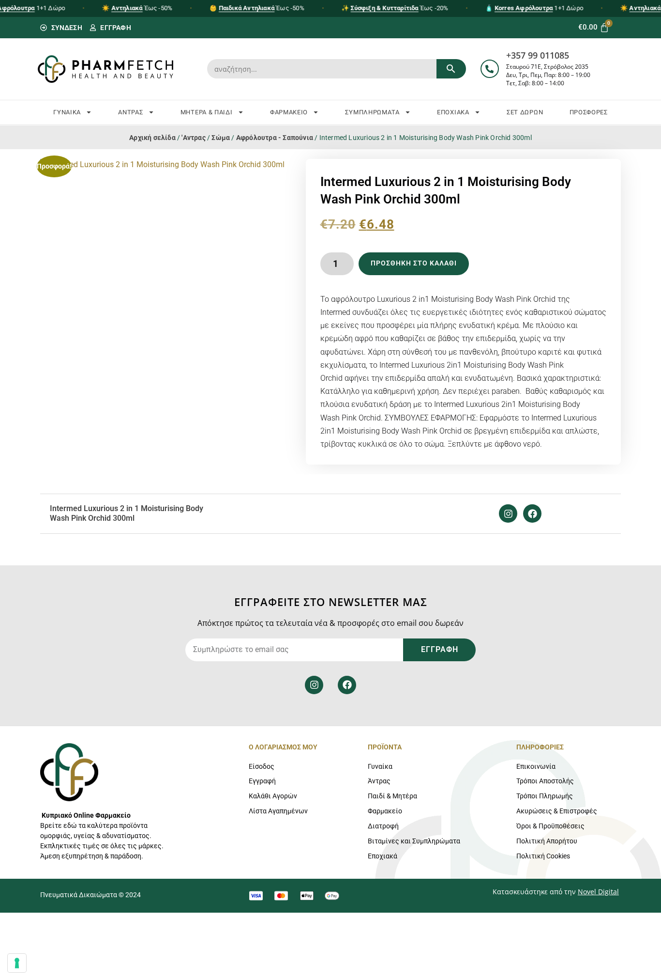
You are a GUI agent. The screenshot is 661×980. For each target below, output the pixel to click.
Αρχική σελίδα (152, 137)
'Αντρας (193, 137)
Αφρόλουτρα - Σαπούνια (274, 137)
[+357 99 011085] (490, 69)
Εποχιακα (453, 112)
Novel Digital (598, 891)
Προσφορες (589, 112)
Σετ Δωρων (525, 112)
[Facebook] (532, 513)
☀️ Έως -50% (137, 8)
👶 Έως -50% (257, 8)
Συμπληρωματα (372, 112)
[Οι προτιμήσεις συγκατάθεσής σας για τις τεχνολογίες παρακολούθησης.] (17, 963)
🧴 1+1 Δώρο (534, 8)
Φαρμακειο (289, 112)
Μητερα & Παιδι (206, 112)
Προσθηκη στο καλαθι (414, 263)
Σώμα (220, 137)
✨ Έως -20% (394, 8)
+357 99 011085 (537, 55)
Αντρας (130, 112)
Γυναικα (67, 112)
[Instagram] (508, 513)
